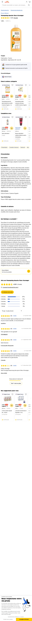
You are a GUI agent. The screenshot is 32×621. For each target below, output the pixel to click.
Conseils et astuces (14, 147)
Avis (28, 147)
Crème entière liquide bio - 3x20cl (7, 411)
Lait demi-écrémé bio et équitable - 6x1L (20, 411)
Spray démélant (5, 133)
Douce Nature (5, 13)
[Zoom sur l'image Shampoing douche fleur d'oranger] (16, 38)
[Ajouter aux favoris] (12, 85)
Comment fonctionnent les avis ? (10, 287)
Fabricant (22, 147)
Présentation (4, 147)
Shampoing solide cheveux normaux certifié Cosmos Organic (21, 103)
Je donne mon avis (7, 292)
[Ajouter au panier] (11, 96)
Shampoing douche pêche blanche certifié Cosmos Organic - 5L (7, 103)
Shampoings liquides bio (16, 10)
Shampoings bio (5, 10)
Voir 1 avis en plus (16, 383)
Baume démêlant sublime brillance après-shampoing (20, 135)
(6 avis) (16, 18)
